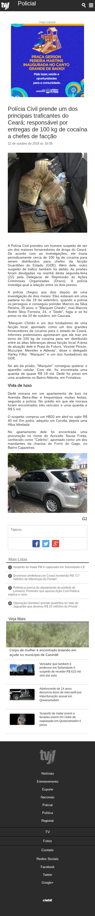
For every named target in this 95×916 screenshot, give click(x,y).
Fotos (47, 841)
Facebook (36, 543)
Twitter (45, 543)
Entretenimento (47, 781)
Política (47, 813)
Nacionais (48, 797)
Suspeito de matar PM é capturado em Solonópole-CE (49, 567)
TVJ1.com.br (5, 6)
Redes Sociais (47, 859)
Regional (47, 821)
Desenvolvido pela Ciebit (47, 900)
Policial (47, 805)
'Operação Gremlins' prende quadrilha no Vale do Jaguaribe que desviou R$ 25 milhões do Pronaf (45, 604)
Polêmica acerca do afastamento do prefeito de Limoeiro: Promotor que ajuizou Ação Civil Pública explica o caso (43, 591)
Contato (47, 850)
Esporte (47, 789)
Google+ (55, 543)
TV (47, 832)
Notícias (47, 773)
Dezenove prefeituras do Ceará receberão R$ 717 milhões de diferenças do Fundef (46, 577)
